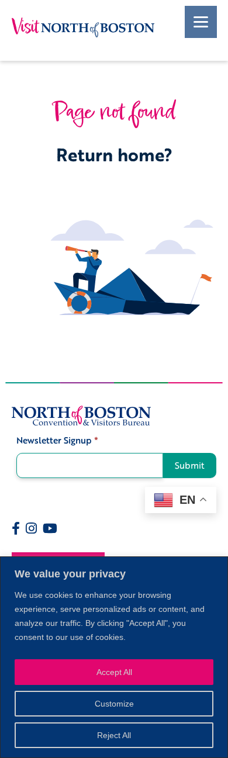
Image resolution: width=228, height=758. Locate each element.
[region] (114, 657)
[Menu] (201, 22)
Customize (114, 703)
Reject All (114, 735)
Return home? (114, 154)
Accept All (114, 672)
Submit (190, 465)
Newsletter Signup (57, 440)
